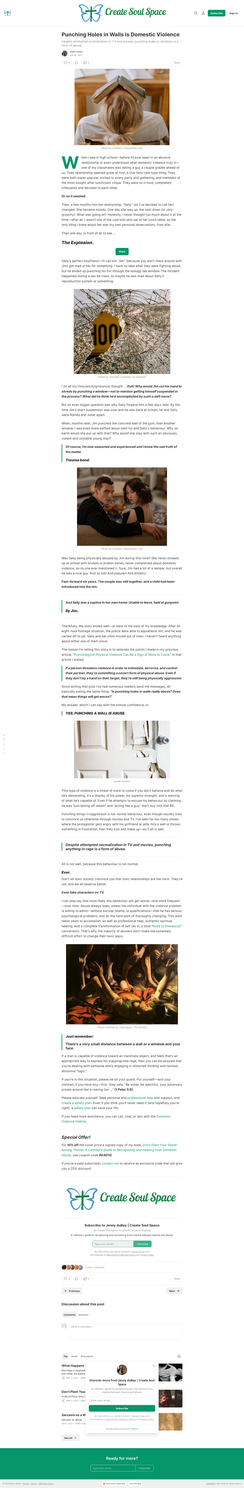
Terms (34, 1483)
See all (68, 1438)
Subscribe (216, 13)
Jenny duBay (76, 52)
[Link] (57, 242)
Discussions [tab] (87, 1356)
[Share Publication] (203, 13)
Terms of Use (138, 1415)
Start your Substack (115, 1483)
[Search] (196, 13)
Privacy (26, 1483)
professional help (140, 1098)
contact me (110, 1163)
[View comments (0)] (76, 62)
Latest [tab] (74, 1356)
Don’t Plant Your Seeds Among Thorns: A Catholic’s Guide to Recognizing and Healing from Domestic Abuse (119, 1150)
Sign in (233, 13)
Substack (210, 1483)
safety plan (82, 1108)
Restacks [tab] (83, 1314)
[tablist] (76, 1314)
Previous (74, 1291)
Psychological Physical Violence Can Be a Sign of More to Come (121, 655)
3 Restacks (99, 1267)
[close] (154, 1365)
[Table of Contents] (3, 744)
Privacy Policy (147, 1419)
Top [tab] (65, 1356)
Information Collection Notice (121, 1419)
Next (172, 1291)
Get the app (135, 1483)
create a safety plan (76, 1103)
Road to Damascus (167, 926)
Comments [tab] (69, 1314)
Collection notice (45, 1483)
